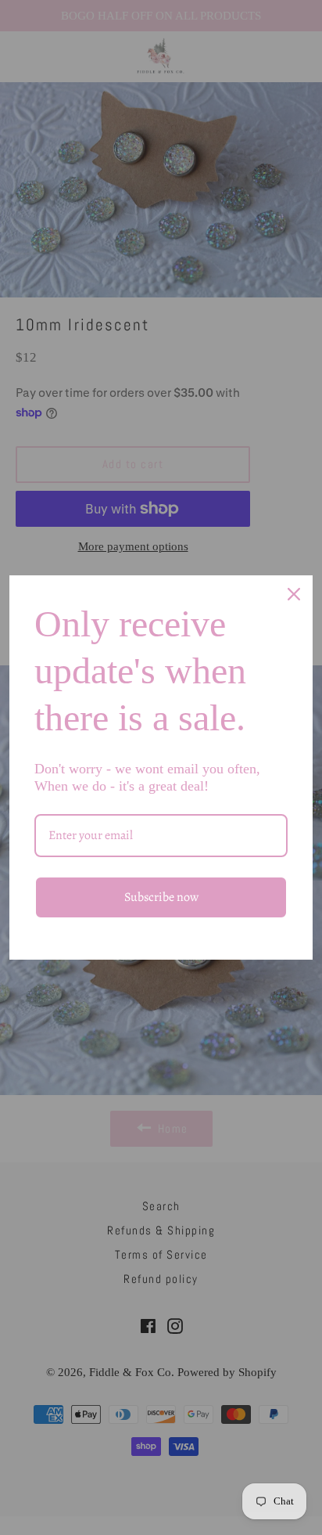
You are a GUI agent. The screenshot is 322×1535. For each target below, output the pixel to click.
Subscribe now (161, 897)
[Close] (294, 594)
